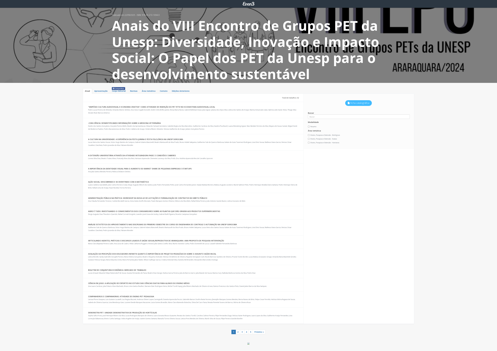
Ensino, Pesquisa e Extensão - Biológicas (325, 135)
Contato (163, 91)
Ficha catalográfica (359, 102)
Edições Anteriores (180, 91)
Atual (87, 91)
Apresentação (101, 91)
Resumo (313, 126)
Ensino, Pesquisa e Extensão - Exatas (323, 139)
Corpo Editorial (119, 91)
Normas (133, 91)
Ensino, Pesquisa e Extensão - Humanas (324, 143)
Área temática (148, 91)
